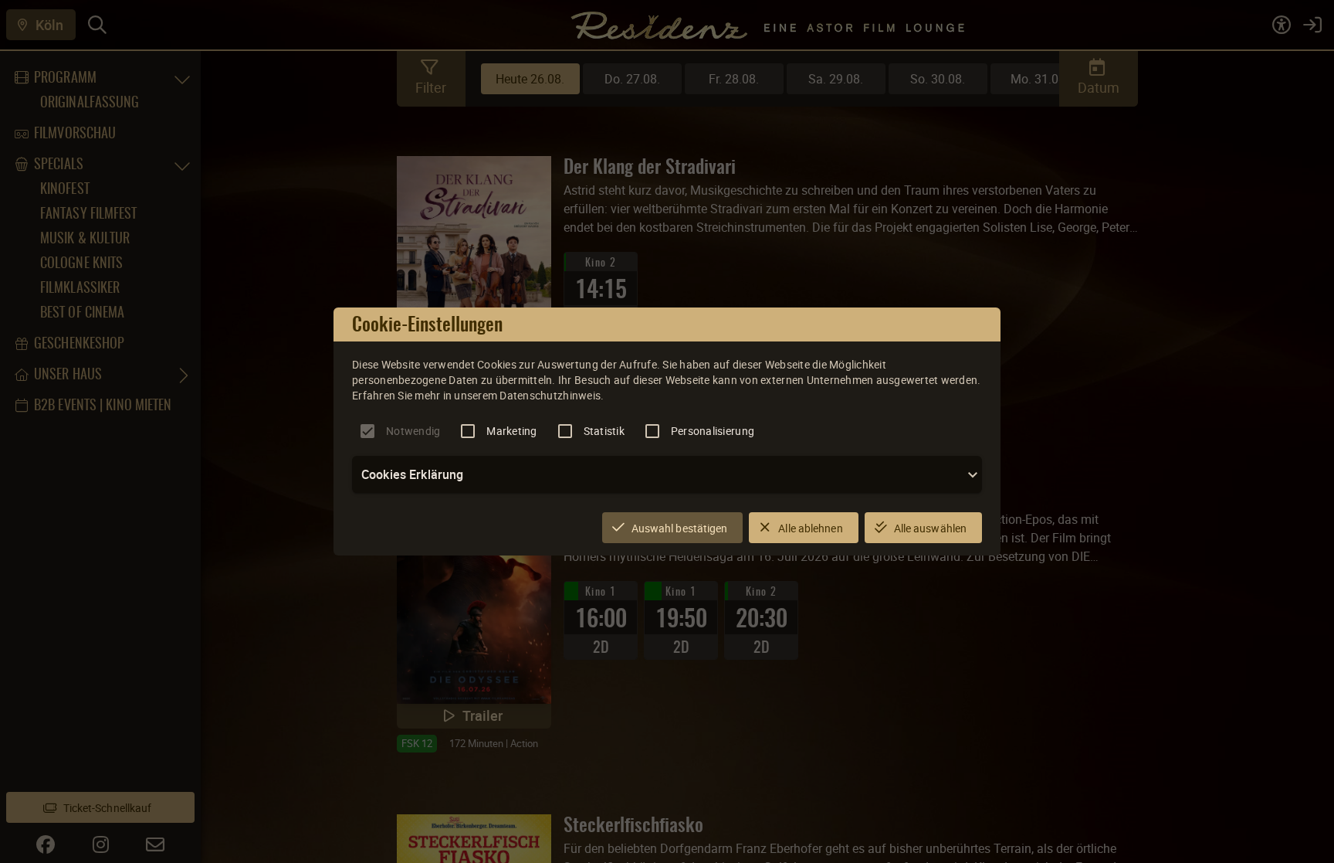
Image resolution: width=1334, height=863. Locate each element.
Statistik (604, 430)
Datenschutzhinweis (550, 395)
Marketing (511, 430)
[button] (667, 474)
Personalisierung (712, 430)
